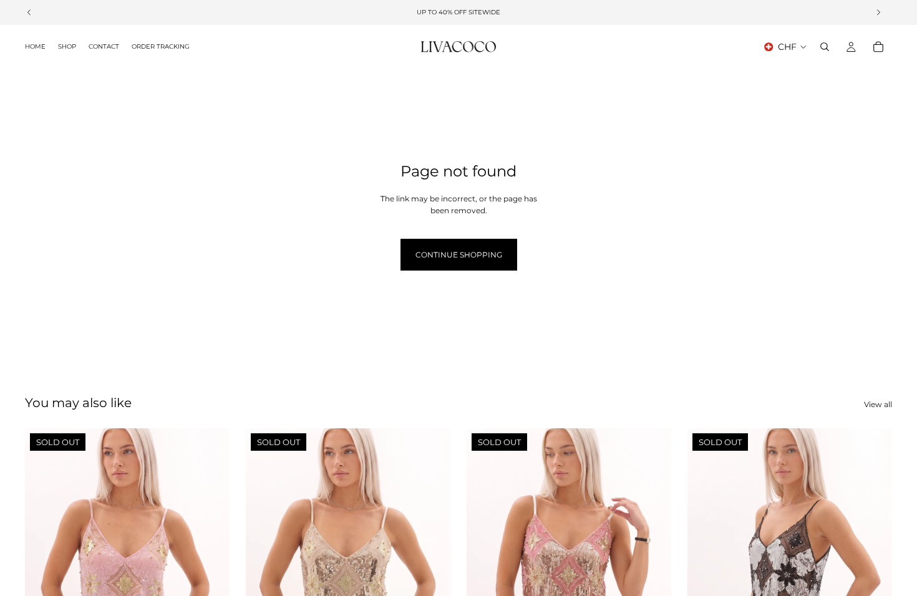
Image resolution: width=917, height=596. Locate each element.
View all (878, 404)
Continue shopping (458, 254)
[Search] (824, 46)
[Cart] (878, 46)
